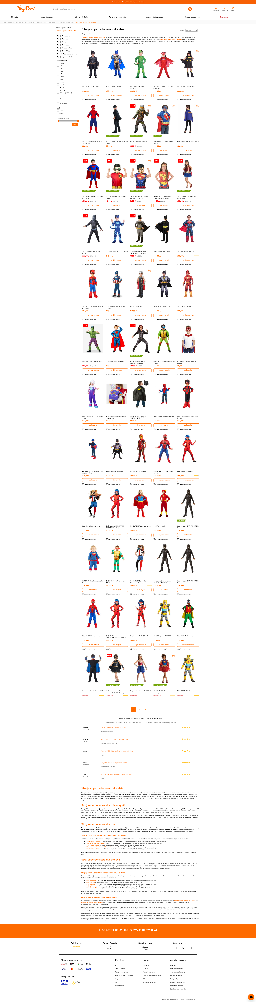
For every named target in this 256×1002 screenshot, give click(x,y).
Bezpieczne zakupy (176, 975)
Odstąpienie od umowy (177, 972)
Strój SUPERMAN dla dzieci (185, 251)
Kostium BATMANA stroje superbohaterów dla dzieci (138, 252)
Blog (116, 979)
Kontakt (145, 969)
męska (61, 111)
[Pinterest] (183, 949)
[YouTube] (190, 949)
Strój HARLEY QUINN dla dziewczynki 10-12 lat (138, 582)
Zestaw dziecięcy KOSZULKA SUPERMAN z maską (139, 197)
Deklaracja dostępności (150, 982)
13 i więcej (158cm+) (66, 93)
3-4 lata (62, 66)
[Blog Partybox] (145, 949)
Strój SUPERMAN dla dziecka (115, 361)
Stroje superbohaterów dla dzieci (66, 32)
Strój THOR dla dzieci (136, 306)
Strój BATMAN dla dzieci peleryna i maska (114, 763)
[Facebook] (169, 949)
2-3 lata (62, 63)
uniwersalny (63, 104)
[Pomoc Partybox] (111, 949)
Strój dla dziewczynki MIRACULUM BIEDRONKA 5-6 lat (117, 637)
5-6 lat (62, 71)
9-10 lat (62, 87)
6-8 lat (62, 77)
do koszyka (117, 150)
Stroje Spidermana (63, 45)
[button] (216, 9)
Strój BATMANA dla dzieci (90, 86)
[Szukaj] (190, 9)
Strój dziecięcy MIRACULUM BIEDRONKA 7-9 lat (115, 527)
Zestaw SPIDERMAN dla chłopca (164, 416)
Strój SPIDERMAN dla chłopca (91, 636)
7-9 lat (62, 82)
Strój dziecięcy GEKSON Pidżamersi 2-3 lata (114, 739)
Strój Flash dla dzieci (160, 526)
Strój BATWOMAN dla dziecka (186, 86)
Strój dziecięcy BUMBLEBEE (162, 636)
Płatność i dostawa (149, 972)
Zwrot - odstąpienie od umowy (152, 975)
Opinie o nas (76, 943)
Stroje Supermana (63, 36)
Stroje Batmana (62, 39)
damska (62, 113)
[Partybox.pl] (26, 12)
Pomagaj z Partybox (176, 986)
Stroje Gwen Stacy (63, 51)
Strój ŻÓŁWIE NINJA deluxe (138, 141)
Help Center (146, 965)
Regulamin (173, 965)
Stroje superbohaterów (64, 28)
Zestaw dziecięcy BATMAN (114, 471)
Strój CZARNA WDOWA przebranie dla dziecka (137, 362)
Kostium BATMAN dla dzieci (162, 306)
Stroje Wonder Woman (65, 48)
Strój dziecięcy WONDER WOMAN (140, 691)
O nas (117, 965)
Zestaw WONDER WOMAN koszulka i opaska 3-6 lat (162, 197)
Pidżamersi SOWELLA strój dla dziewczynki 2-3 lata (117, 751)
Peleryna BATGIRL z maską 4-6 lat (188, 141)
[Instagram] (176, 949)
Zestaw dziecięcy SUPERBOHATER (93, 691)
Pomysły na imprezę (121, 972)
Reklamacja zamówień (149, 979)
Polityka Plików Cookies (177, 982)
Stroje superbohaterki (64, 57)
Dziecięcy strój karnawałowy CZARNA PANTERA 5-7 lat (162, 582)
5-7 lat (62, 74)
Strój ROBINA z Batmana (185, 636)
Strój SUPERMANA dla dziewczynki (161, 692)
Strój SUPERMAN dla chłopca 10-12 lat (113, 728)
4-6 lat (62, 68)
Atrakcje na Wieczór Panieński (124, 975)
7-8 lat (62, 79)
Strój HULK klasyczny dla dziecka (92, 361)
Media (117, 982)
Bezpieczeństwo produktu (178, 989)
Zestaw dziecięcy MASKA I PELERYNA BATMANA (138, 417)
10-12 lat (62, 90)
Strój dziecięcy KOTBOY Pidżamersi (117, 251)
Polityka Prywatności (176, 979)
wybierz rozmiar (93, 95)
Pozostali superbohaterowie (67, 54)
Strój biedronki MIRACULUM (139, 636)
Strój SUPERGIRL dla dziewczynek (140, 526)
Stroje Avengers (62, 42)
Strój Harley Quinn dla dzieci (91, 526)
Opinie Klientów (120, 969)
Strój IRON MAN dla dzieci (138, 471)
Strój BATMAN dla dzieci (113, 86)
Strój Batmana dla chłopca (162, 251)
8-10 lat (62, 85)
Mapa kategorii (119, 986)
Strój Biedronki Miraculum (185, 471)
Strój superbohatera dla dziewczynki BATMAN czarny (115, 692)
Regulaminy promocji (176, 969)
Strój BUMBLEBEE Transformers (187, 691)
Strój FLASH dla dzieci (184, 306)
